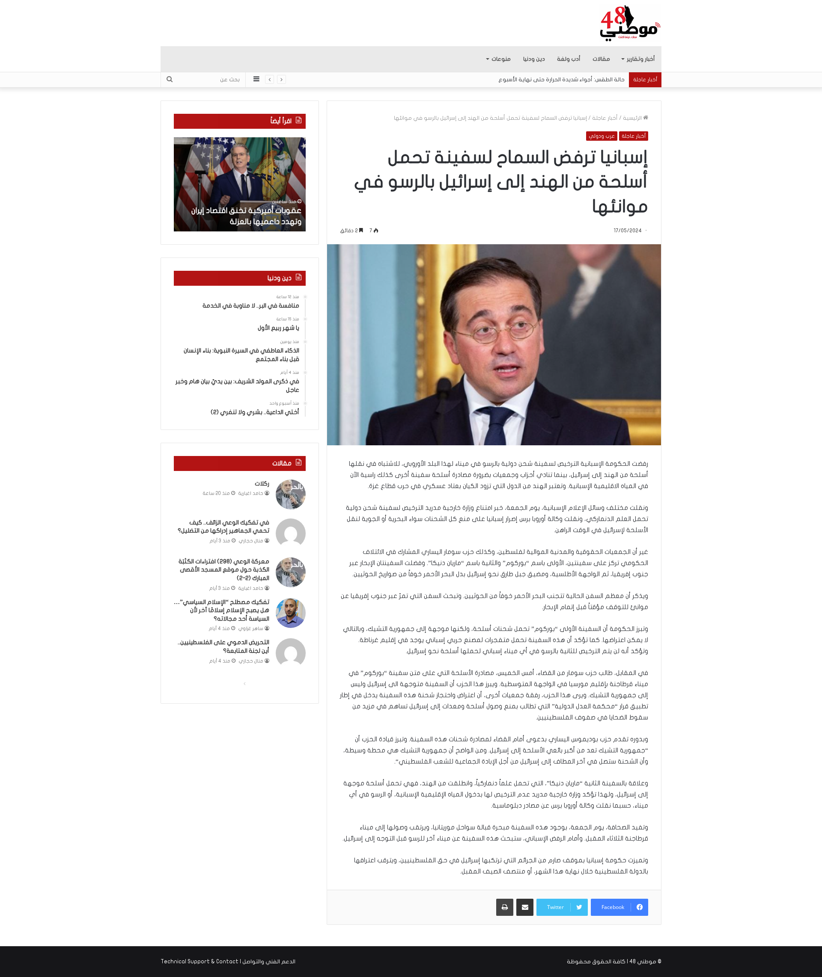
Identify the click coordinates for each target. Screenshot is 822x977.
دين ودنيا (534, 59)
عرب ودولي (602, 136)
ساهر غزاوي (250, 628)
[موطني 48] (630, 23)
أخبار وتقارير (641, 59)
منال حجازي (251, 541)
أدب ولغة (569, 59)
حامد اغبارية (250, 493)
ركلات (262, 483)
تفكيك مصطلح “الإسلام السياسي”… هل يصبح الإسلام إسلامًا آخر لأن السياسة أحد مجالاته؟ (221, 610)
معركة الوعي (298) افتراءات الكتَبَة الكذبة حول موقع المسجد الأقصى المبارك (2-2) (224, 569)
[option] (240, 184)
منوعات (501, 59)
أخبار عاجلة (605, 118)
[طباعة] (504, 907)
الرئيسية (633, 118)
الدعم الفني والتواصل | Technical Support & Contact (228, 962)
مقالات (601, 59)
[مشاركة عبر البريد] (524, 907)
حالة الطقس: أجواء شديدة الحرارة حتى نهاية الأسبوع (561, 80)
